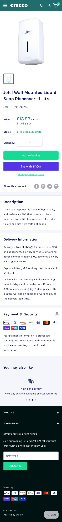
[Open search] (42, 5)
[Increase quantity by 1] (38, 142)
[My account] (48, 5)
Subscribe (15, 465)
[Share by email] (56, 186)
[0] (56, 5)
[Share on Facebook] (36, 186)
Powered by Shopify (13, 514)
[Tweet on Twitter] (49, 186)
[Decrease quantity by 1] (20, 142)
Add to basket (31, 155)
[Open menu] (5, 5)
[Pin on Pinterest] (43, 186)
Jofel (6, 107)
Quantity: (9, 142)
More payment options (31, 174)
